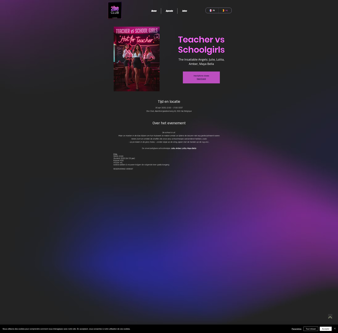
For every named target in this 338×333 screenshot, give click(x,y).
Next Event (201, 79)
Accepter (325, 328)
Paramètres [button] (296, 328)
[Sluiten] (334, 329)
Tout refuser (311, 328)
